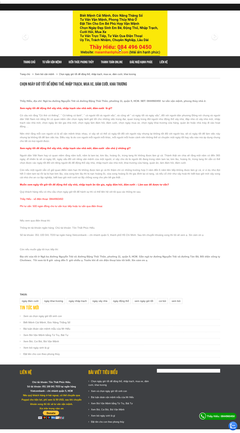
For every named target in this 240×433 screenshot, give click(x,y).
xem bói (176, 301)
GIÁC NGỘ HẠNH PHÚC (141, 62)
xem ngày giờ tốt (144, 301)
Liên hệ (164, 62)
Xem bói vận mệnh (44, 74)
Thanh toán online (112, 62)
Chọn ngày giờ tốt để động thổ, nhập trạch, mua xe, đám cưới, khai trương (97, 74)
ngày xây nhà (99, 301)
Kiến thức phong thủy (81, 62)
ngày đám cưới (30, 301)
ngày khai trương (53, 301)
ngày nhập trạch (78, 301)
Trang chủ (29, 62)
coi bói (162, 301)
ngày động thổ (121, 301)
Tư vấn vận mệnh (52, 62)
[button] (35, 33)
